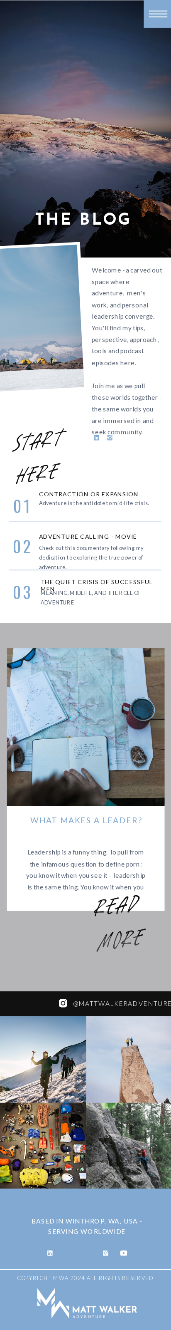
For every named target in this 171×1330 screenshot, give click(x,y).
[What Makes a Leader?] (86, 727)
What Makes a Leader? (86, 820)
